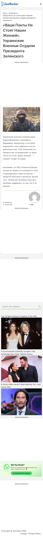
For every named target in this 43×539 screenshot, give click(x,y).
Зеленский (8, 204)
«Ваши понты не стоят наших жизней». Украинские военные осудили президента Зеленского (19, 18)
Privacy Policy (34, 533)
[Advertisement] (21, 85)
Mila (32, 205)
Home (5, 13)
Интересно (13, 13)
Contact (23, 533)
